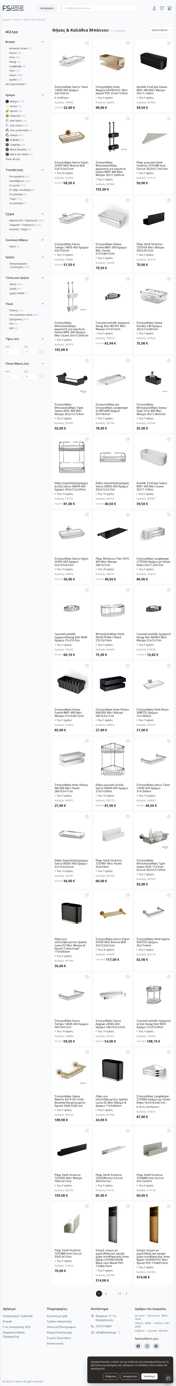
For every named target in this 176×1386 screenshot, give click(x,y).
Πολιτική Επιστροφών (61, 1327)
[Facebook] (138, 1346)
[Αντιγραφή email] (119, 1332)
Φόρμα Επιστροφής (59, 1332)
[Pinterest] (156, 1346)
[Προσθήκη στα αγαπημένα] (87, 43)
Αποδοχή (149, 1376)
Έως (26, 346)
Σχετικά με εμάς (57, 1316)
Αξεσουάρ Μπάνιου (34, 19)
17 (119, 1293)
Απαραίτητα (130, 1376)
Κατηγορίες (47, 8)
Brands (7, 1321)
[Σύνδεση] (154, 8)
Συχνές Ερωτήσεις (59, 1338)
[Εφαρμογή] (41, 351)
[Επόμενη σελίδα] (126, 1294)
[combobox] (97, 8)
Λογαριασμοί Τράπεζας (18, 1316)
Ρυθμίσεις (111, 1376)
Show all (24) (13, 159)
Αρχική (6, 19)
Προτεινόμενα (159, 30)
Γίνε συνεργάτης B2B (16, 1327)
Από (8, 346)
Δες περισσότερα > (16, 84)
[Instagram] (147, 1346)
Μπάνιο (16, 19)
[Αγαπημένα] (162, 8)
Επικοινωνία (55, 1343)
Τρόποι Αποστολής (59, 1321)
